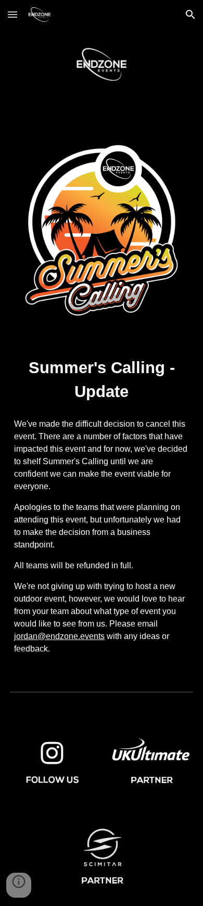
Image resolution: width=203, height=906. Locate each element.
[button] (12, 14)
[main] (101, 379)
